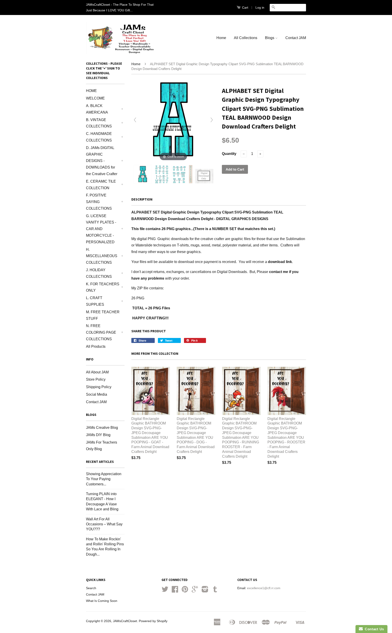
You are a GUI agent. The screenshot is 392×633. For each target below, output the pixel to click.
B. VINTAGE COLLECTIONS (99, 123)
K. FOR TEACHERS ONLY (102, 287)
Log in (259, 7)
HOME (91, 91)
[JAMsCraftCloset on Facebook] (175, 591)
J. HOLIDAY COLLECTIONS (99, 273)
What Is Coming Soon (101, 601)
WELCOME (95, 98)
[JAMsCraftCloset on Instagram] (204, 591)
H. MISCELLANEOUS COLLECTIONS (101, 256)
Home (221, 38)
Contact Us (373, 629)
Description (141, 199)
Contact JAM (295, 38)
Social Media (96, 394)
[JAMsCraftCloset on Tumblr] (215, 591)
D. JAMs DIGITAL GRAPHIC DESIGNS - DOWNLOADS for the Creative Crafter (101, 161)
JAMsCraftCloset (125, 621)
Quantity (229, 154)
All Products (95, 346)
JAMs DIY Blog (98, 435)
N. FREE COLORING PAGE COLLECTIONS (101, 332)
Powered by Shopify (153, 621)
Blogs (270, 38)
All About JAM (97, 372)
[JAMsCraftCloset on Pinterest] (184, 591)
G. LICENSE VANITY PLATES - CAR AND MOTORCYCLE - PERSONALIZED (101, 229)
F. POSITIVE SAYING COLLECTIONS (99, 201)
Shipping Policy (98, 387)
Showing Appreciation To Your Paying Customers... (103, 479)
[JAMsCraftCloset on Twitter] (165, 591)
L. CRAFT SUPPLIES (95, 301)
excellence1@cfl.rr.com (263, 588)
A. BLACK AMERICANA (97, 109)
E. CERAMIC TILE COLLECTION (101, 184)
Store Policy (95, 379)
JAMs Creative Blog (102, 427)
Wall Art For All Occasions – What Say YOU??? (104, 524)
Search (91, 588)
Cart (244, 7)
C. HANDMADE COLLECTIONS (99, 137)
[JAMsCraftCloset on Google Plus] (194, 591)
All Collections (245, 38)
